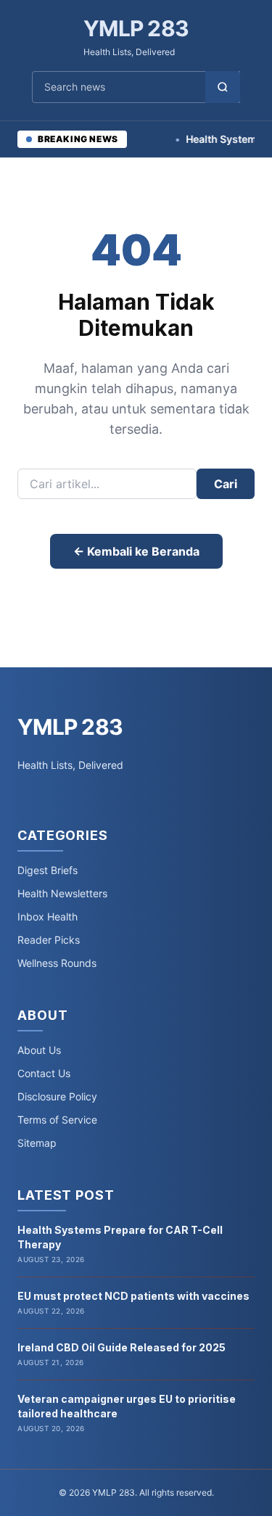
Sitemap (37, 1143)
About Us (39, 1050)
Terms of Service (57, 1119)
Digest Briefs (47, 870)
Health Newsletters (62, 893)
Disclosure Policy (57, 1096)
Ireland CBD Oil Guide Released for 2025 (121, 1347)
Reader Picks (48, 940)
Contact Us (43, 1073)
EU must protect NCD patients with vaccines (133, 1296)
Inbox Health (47, 916)
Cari (225, 484)
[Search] (222, 87)
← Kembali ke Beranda (136, 551)
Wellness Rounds (56, 963)
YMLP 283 (136, 28)
